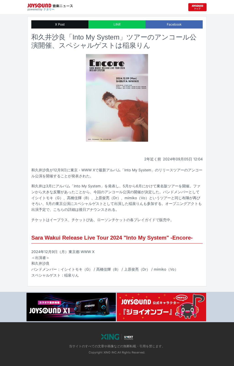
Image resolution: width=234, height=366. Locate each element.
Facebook (174, 24)
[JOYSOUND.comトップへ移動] (197, 7)
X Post (60, 24)
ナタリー (48, 9)
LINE (117, 24)
